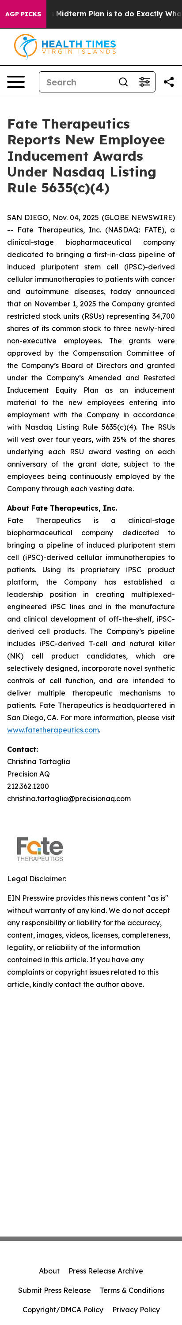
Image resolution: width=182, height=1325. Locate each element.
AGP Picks (23, 14)
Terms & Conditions (132, 1290)
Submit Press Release (54, 1290)
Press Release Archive (105, 1270)
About (49, 1270)
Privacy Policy (136, 1309)
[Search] (123, 82)
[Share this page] (169, 82)
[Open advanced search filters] (144, 82)
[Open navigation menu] (16, 82)
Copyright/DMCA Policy (63, 1309)
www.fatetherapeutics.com (53, 729)
